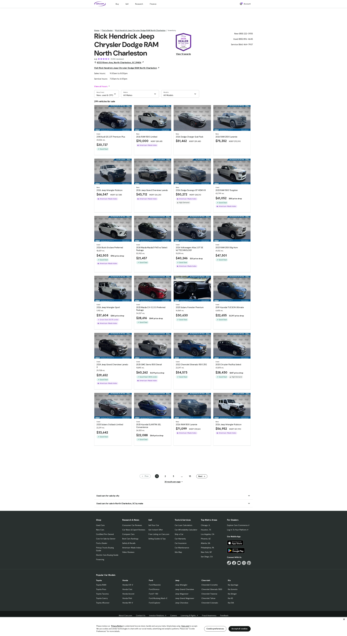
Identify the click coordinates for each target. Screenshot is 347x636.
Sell (127, 4)
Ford (151, 580)
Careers (173, 615)
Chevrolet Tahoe (208, 598)
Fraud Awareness (209, 615)
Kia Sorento (232, 589)
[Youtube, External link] (239, 563)
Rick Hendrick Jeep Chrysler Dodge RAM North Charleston (140, 30)
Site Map (178, 552)
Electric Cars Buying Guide (107, 555)
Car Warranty (180, 538)
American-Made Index (131, 547)
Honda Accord (128, 594)
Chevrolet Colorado (209, 603)
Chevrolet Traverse (209, 594)
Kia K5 (230, 598)
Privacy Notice (117, 626)
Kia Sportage (233, 585)
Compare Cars (128, 534)
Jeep (177, 580)
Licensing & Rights (188, 615)
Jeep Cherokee (181, 603)
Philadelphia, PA (207, 547)
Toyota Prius (101, 589)
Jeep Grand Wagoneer (184, 598)
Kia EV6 (231, 603)
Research (139, 4)
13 (190, 476)
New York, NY (206, 552)
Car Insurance (181, 543)
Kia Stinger (232, 594)
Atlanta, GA (205, 543)
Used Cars (100, 525)
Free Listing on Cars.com (158, 534)
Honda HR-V (127, 603)
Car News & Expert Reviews (133, 530)
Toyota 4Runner (102, 603)
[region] (173, 626)
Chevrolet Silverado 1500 (211, 589)
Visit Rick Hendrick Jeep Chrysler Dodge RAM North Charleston (125, 68)
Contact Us (140, 615)
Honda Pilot (127, 598)
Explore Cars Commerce (237, 525)
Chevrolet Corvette (209, 585)
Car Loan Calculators (183, 525)
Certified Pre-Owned (105, 534)
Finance (153, 4)
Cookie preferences (215, 628)
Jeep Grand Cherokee (184, 589)
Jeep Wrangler (181, 585)
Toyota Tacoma (102, 594)
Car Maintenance (182, 547)
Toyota (99, 580)
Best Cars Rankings (130, 538)
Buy (117, 4)
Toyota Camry (102, 598)
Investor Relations (156, 615)
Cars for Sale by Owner (105, 538)
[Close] (344, 619)
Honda (125, 580)
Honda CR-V (127, 585)
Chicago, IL (205, 525)
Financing (100, 559)
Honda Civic (127, 589)
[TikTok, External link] (229, 563)
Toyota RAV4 (101, 585)
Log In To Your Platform (237, 530)
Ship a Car (179, 534)
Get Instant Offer (155, 530)
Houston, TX (206, 530)
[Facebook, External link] (234, 563)
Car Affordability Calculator (186, 530)
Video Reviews (128, 552)
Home (96, 30)
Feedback (224, 615)
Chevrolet (205, 580)
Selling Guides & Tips (157, 538)
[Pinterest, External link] (249, 563)
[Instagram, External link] (244, 563)
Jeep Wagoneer (181, 594)
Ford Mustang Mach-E (158, 598)
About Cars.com (125, 615)
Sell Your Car (153, 525)
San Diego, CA (207, 556)
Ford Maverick (155, 585)
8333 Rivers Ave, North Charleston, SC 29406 (119, 62)
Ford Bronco (154, 589)
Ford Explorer (154, 603)
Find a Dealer (107, 30)
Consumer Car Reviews (132, 525)
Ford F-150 (153, 594)
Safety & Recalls (128, 543)
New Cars (100, 530)
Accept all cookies (240, 628)
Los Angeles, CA (207, 534)
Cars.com (185, 626)
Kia (229, 580)
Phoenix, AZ (206, 538)
